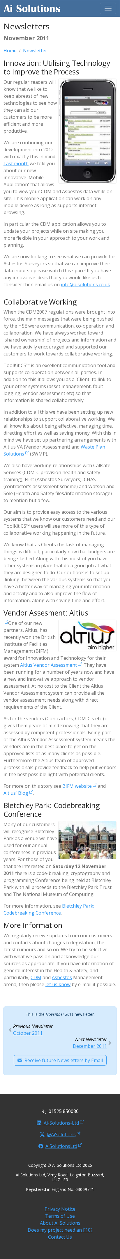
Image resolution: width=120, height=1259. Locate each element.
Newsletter (35, 50)
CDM (36, 977)
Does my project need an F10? (60, 1230)
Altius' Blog (15, 793)
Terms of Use (60, 1216)
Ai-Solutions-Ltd (61, 1123)
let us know (57, 984)
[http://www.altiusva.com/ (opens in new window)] (5, 623)
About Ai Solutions (60, 1223)
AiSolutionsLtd (61, 1146)
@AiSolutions (61, 1134)
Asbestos (62, 977)
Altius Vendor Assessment (48, 665)
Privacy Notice (60, 1209)
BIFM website (77, 786)
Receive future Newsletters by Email (63, 1060)
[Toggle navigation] (108, 8)
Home (10, 50)
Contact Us (60, 1237)
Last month (16, 163)
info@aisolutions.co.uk (85, 284)
